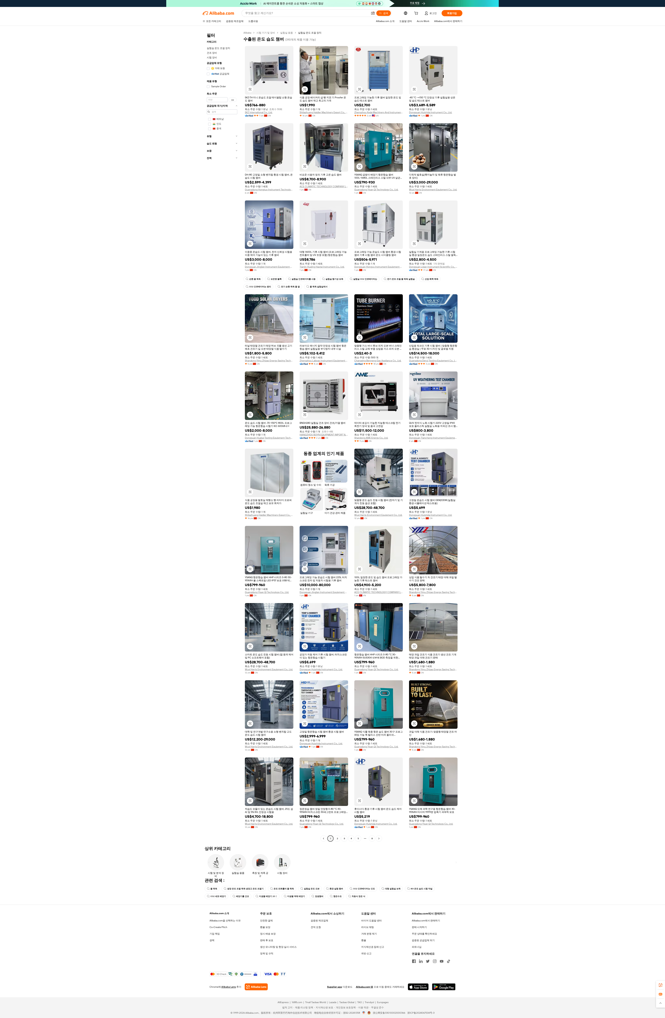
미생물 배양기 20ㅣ (268, 896)
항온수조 (337, 896)
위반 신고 (366, 953)
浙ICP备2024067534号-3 (421, 1012)
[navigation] (222, 436)
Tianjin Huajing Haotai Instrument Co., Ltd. (322, 266)
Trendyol (369, 1002)
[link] (660, 985)
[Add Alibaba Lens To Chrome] (256, 986)
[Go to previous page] (323, 838)
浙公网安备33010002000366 (389, 1012)
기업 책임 (215, 933)
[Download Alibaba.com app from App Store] (418, 986)
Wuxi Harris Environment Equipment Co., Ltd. (433, 189)
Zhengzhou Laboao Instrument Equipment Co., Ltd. (324, 360)
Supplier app (334, 986)
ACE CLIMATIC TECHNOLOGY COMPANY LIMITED (324, 186)
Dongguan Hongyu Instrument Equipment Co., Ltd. (378, 266)
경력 (212, 940)
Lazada (332, 1002)
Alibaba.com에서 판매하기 (426, 920)
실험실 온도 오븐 (312, 888)
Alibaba (247, 32)
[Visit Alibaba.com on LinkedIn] (421, 961)
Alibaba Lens (228, 986)
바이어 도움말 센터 (371, 920)
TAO (359, 1002)
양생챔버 (319, 896)
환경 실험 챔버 (336, 888)
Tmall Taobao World (315, 1002)
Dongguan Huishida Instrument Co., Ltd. (430, 112)
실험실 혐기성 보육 (334, 279)
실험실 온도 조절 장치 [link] (309, 32)
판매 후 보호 (266, 940)
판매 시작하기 (419, 927)
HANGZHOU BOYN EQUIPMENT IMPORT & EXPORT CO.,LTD (324, 434)
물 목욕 (213, 888)
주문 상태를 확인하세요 (424, 933)
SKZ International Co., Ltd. (258, 112)
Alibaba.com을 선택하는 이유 (225, 920)
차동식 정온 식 (358, 896)
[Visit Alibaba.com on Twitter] (428, 961)
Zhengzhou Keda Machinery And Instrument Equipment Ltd (378, 112)
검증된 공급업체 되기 (423, 940)
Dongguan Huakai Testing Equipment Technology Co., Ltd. (269, 437)
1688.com (297, 1002)
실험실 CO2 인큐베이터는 (365, 279)
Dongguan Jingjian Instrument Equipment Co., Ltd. (269, 266)
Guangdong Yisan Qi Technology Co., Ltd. (376, 189)
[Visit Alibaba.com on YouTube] (442, 961)
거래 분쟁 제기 (369, 933)
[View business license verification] (363, 1013)
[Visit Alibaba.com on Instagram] (435, 961)
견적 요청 (316, 927)
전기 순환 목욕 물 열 (290, 286)
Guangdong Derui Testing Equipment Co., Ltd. (433, 360)
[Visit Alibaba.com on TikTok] (448, 961)
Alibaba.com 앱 (364, 986)
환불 (363, 940)
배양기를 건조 (242, 896)
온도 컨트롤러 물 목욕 (284, 888)
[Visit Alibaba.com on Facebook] (414, 961)
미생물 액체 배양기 (296, 896)
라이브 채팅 (367, 927)
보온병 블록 (276, 279)
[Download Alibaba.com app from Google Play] (443, 986)
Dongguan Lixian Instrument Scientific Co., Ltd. (433, 266)
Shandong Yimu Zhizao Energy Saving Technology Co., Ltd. (269, 360)
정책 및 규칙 (266, 953)
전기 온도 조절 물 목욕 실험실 (401, 279)
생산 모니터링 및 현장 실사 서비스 (278, 946)
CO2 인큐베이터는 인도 (364, 888)
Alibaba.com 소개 (219, 913)
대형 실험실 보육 (393, 888)
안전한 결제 (266, 920)
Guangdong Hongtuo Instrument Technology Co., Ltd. (269, 189)
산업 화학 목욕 (431, 279)
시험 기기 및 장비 (265, 32)
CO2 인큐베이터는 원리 (260, 286)
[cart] (416, 13)
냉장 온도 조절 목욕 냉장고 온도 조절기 (245, 888)
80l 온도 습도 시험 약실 (421, 888)
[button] (373, 13)
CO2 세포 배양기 (218, 896)
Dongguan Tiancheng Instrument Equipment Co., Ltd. (433, 437)
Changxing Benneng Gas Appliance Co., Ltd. (377, 360)
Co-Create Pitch (218, 927)
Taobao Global (346, 1002)
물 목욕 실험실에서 (318, 286)
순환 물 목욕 (255, 279)
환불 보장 (265, 927)
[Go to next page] (379, 838)
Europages (383, 1002)
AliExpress (283, 1002)
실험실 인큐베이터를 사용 (304, 279)
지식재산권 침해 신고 (372, 946)
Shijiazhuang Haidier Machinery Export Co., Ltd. (324, 112)
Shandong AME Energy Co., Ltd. (371, 437)
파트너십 (417, 946)
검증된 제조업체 (319, 920)
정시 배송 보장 (268, 933)
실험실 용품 (286, 32)
